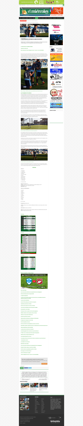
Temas (51, 397)
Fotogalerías (36, 412)
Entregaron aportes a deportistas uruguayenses (24, 388)
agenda (59, 401)
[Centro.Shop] (56, 99)
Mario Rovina (52, 402)
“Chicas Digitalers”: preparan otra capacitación (32, 20)
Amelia (36, 400)
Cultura (36, 405)
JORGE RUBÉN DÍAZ (53, 401)
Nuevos (54, 397)
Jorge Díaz (52, 404)
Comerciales (36, 401)
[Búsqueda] (63, 5)
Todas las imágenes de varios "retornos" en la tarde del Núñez (42, 379)
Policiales (42, 408)
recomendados (59, 402)
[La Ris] (56, 92)
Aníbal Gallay (55, 402)
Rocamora (57, 400)
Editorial (36, 408)
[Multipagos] (56, 105)
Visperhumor (43, 412)
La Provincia (42, 404)
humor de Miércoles (57, 403)
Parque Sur (52, 403)
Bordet (54, 404)
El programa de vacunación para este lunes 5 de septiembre (26, 379)
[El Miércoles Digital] (41, 11)
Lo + (56, 397)
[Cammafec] (56, 71)
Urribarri (59, 404)
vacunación (57, 401)
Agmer (51, 400)
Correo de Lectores (37, 404)
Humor (42, 400)
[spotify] (63, 6)
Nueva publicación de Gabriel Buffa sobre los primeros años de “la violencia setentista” (33, 389)
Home (20, 18)
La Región (42, 405)
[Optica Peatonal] (56, 50)
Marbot (56, 404)
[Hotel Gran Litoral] (56, 57)
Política (42, 409)
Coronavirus (54, 400)
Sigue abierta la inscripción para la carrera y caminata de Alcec (43, 389)
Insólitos (42, 401)
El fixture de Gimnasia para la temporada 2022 (27, 293)
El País (35, 409)
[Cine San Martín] (56, 76)
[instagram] (62, 6)
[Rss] (59, 6)
